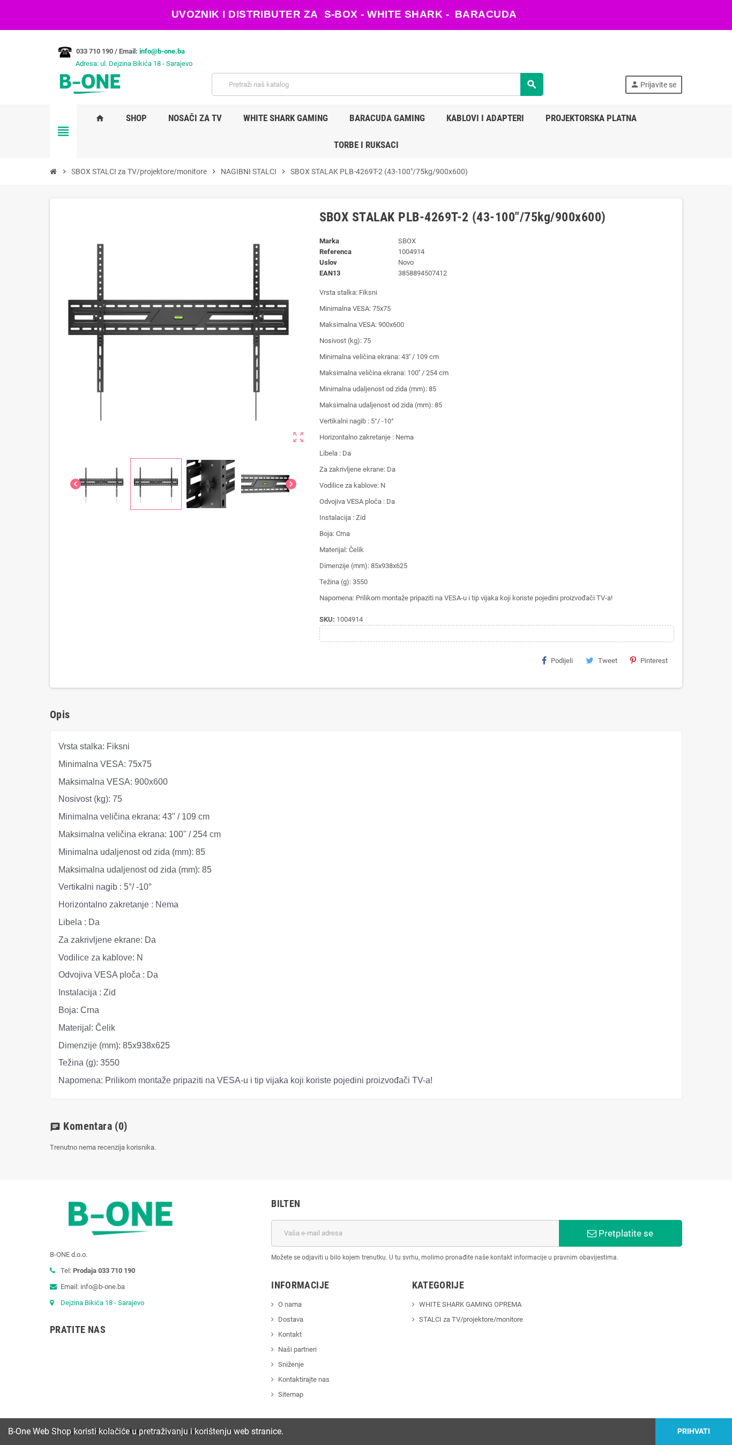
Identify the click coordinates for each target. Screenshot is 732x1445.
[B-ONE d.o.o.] (90, 84)
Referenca (335, 252)
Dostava (290, 1319)
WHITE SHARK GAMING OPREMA (470, 1304)
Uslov (328, 262)
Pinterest (654, 661)
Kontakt (290, 1334)
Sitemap (290, 1394)
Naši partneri (297, 1349)
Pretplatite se (624, 1233)
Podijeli (562, 661)
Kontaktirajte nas (304, 1379)
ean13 (329, 273)
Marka (329, 241)
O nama (290, 1304)
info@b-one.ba (162, 51)
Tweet (607, 661)
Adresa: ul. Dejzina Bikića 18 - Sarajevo (121, 63)
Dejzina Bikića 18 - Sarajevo (102, 1303)
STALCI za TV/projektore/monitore (471, 1319)
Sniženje (291, 1364)
